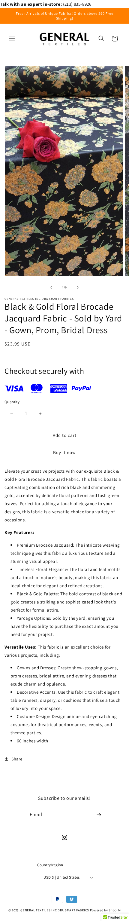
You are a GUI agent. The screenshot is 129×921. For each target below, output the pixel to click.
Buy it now (64, 452)
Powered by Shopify (105, 910)
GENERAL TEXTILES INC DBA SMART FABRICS (54, 910)
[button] (12, 38)
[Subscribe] (98, 815)
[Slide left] (51, 287)
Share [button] (16, 759)
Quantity (12, 401)
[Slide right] (77, 287)
